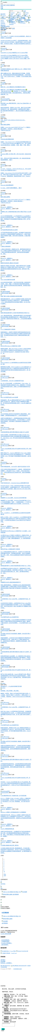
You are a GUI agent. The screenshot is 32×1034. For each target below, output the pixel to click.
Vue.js (19, 14)
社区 (2, 5)
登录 (2, 6)
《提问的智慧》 (5, 944)
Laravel (12, 12)
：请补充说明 (10, 1021)
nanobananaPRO (5, 100)
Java (26, 14)
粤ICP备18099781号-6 (5, 965)
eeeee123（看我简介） (6, 208)
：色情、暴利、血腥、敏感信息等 (15, 999)
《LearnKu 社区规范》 (6, 943)
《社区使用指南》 (5, 940)
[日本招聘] (24, 892)
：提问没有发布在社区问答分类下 (15, 1009)
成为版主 (3, 959)
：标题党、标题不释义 (12, 1017)
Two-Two (3, 28)
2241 (5, 874)
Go (20, 12)
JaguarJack (3, 49)
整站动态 (3, 25)
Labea (2, 66)
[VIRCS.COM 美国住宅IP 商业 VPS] (11, 892)
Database (10, 20)
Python (27, 12)
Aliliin (13, 28)
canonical (3, 480)
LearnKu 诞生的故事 (6, 933)
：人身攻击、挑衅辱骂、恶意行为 (16, 1001)
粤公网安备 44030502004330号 (19, 965)
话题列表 (12, 5)
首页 (24, 11)
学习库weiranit (4, 377)
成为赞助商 (16, 894)
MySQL (16, 17)
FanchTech (3, 494)
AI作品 (8, 5)
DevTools (19, 20)
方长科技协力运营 (17, 968)
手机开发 (13, 22)
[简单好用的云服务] (7, 894)
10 (4, 871)
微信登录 (3, 14)
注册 (2, 8)
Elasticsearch (13, 18)
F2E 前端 (23, 18)
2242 (5, 875)
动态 (4, 5)
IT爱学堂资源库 (5, 293)
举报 (3, 1029)
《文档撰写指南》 (5, 941)
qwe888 (3, 84)
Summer (4, 968)
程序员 (4, 18)
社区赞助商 (5, 912)
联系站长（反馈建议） (7, 963)
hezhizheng (3, 463)
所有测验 (3, 961)
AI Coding (23, 22)
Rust (23, 17)
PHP (11, 14)
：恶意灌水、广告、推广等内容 (14, 994)
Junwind (3, 33)
